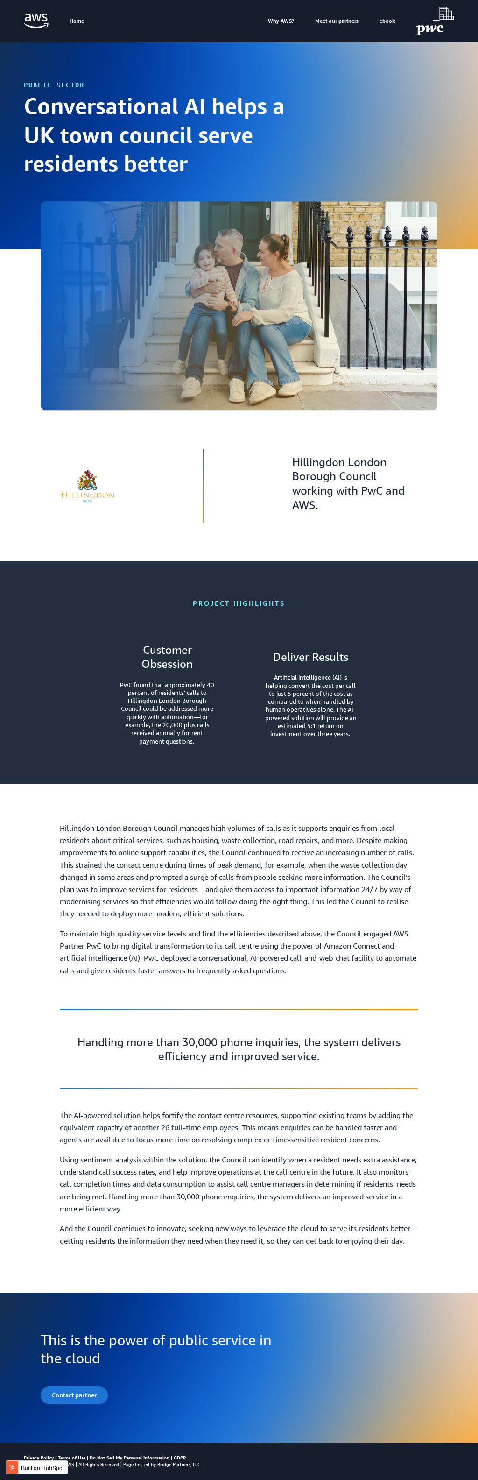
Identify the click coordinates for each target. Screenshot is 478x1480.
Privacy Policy (39, 1457)
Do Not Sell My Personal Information (129, 1457)
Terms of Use (71, 1457)
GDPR (180, 1457)
